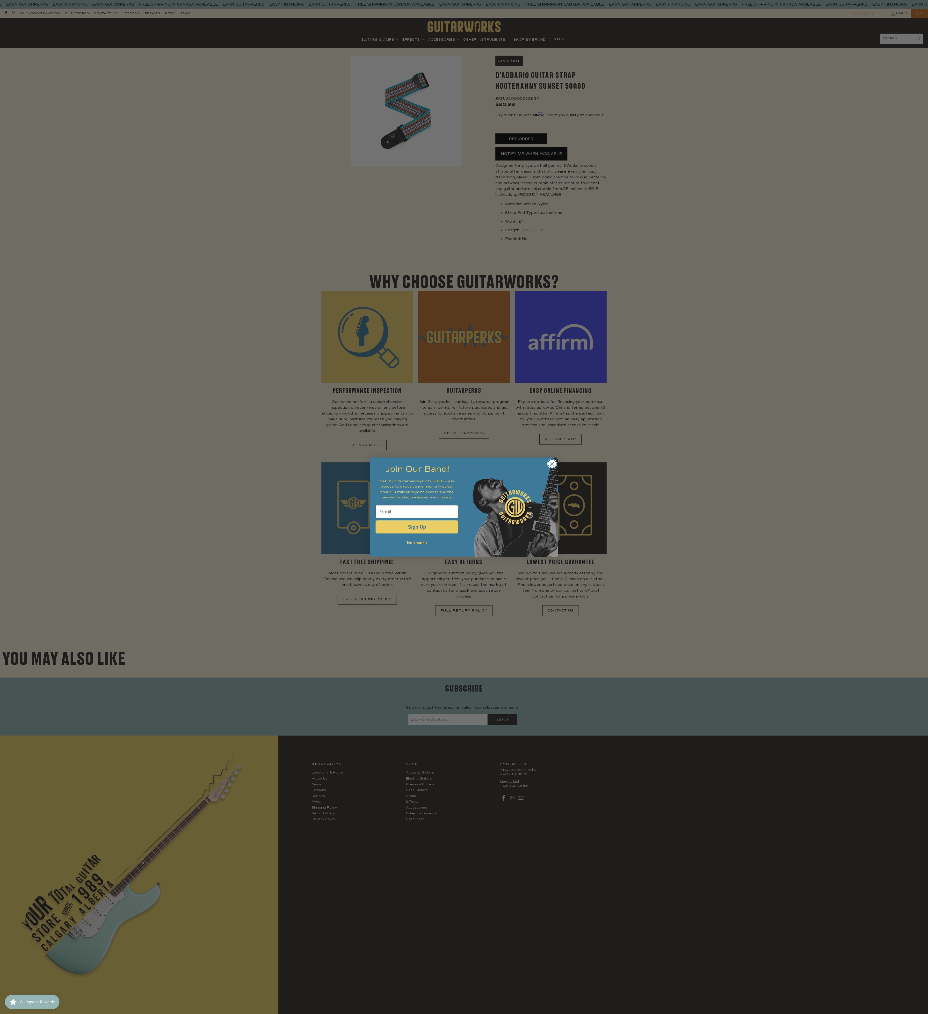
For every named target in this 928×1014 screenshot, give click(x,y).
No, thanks (417, 543)
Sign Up (417, 527)
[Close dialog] (552, 464)
